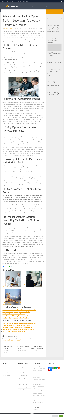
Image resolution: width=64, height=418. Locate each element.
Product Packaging (36, 398)
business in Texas (35, 373)
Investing (21, 381)
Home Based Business (38, 384)
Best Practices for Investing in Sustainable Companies (19, 310)
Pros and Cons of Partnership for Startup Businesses (18, 329)
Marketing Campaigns (36, 395)
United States (36, 407)
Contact (5, 369)
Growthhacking (39, 382)
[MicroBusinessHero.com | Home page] (11, 5)
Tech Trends (42, 404)
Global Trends (22, 378)
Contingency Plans (38, 377)
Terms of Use (6, 372)
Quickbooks (41, 398)
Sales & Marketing (23, 387)
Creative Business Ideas (35, 379)
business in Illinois (40, 370)
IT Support (34, 388)
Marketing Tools (42, 395)
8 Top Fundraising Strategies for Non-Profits (16, 312)
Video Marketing (42, 407)
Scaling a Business (42, 400)
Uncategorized (22, 392)
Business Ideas (5, 1)
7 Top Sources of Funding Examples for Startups (17, 316)
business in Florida (35, 370)
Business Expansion (43, 366)
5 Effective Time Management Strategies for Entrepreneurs (54, 53)
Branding (21, 367)
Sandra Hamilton (8, 28)
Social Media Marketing (38, 402)
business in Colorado (42, 368)
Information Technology (36, 386)
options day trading (33, 134)
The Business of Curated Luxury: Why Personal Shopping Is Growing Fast (54, 27)
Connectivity (34, 377)
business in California (36, 368)
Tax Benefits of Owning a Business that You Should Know (54, 94)
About (4, 367)
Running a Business (24, 1)
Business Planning (23, 375)
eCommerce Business (42, 379)
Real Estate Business (36, 400)
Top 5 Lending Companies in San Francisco (15, 318)
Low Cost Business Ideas (37, 393)
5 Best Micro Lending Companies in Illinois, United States (7, 348)
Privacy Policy (6, 375)
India (44, 384)
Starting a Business (14, 1)
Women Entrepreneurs (35, 409)
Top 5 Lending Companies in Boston (13, 314)
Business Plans (35, 375)
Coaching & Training (40, 375)
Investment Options (42, 386)
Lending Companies (39, 390)
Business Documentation (37, 366)
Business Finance (7, 11)
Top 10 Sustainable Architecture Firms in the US (17, 327)
